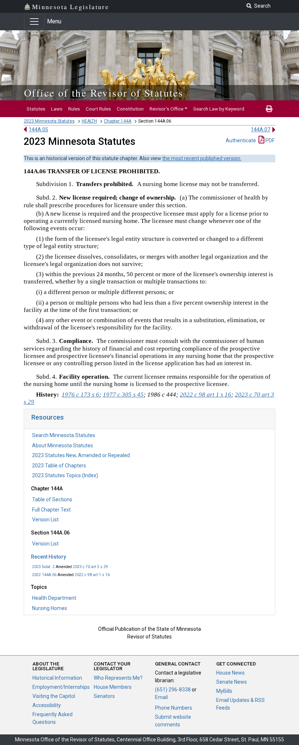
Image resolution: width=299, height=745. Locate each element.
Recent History (48, 557)
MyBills (224, 691)
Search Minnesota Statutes (63, 435)
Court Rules (98, 109)
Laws (56, 109)
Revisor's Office (166, 109)
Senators (104, 696)
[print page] (269, 108)
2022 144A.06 (44, 574)
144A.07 (260, 129)
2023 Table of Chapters (59, 465)
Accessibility (46, 705)
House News (230, 673)
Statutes (36, 109)
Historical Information (57, 678)
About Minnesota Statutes (62, 445)
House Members (113, 687)
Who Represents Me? (118, 678)
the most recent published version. (201, 158)
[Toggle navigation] (34, 21)
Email (161, 697)
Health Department (54, 598)
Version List (45, 519)
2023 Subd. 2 (43, 566)
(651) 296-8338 (173, 689)
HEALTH (89, 121)
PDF (269, 140)
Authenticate (241, 140)
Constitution (130, 109)
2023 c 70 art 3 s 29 (90, 566)
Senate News (231, 682)
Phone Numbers (173, 708)
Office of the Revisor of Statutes (103, 93)
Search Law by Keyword (218, 109)
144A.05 (38, 129)
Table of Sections (52, 499)
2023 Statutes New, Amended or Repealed (81, 455)
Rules (74, 109)
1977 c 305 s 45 (123, 394)
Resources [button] (47, 417)
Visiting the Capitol (53, 696)
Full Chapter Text (51, 510)
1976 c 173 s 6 (80, 394)
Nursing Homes (49, 608)
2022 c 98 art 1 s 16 (92, 574)
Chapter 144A (117, 121)
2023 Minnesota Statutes (49, 121)
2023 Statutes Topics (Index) (65, 475)
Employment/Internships (61, 687)
